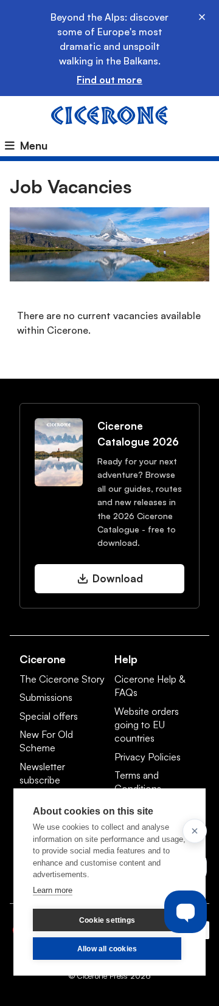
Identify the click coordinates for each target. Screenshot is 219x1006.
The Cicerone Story (62, 679)
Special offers (48, 716)
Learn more (52, 890)
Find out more (109, 80)
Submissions (45, 697)
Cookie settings (107, 920)
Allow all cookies (107, 949)
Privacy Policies (147, 757)
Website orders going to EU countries (146, 725)
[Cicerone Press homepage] (109, 114)
